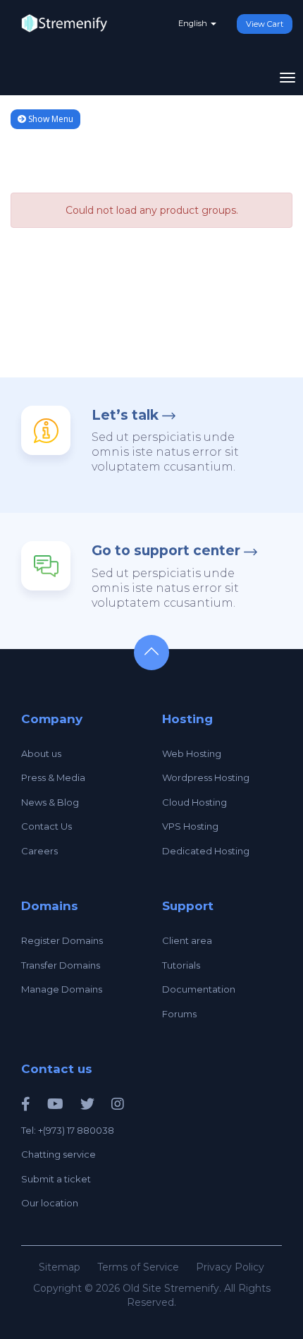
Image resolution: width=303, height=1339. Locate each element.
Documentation (198, 989)
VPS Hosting (190, 826)
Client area (187, 940)
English (193, 23)
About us (41, 753)
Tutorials (181, 965)
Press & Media (53, 777)
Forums (179, 1013)
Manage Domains (61, 989)
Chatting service (58, 1154)
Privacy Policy (230, 1267)
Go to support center (166, 551)
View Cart (264, 24)
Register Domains (62, 940)
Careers (39, 850)
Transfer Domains (60, 965)
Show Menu (49, 119)
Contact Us (46, 826)
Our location (49, 1202)
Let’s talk (125, 415)
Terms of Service (138, 1267)
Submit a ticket (56, 1178)
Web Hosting (191, 753)
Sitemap (59, 1267)
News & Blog (50, 802)
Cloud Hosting (194, 802)
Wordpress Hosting (205, 777)
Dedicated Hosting (205, 850)
